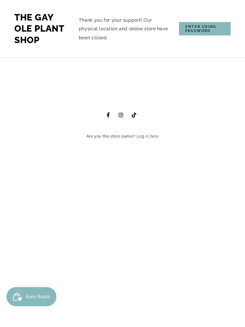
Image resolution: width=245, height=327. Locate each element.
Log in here (148, 136)
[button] (205, 28)
